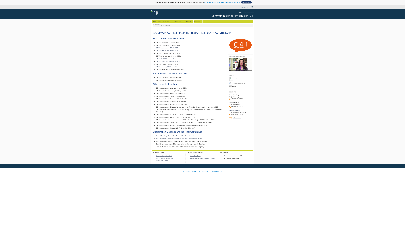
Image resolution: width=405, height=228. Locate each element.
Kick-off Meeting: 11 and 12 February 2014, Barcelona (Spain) (176, 136)
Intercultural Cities (195, 156)
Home (154, 21)
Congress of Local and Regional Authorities (202, 158)
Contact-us (237, 118)
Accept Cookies (246, 2)
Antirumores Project (162, 160)
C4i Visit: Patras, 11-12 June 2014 (167, 67)
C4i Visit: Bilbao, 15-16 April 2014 (167, 50)
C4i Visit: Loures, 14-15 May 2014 (167, 59)
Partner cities (177, 21)
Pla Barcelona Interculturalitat (164, 158)
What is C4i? (166, 21)
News (159, 21)
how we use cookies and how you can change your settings (222, 2)
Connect (244, 7)
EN (236, 7)
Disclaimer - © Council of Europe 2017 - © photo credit (202, 171)
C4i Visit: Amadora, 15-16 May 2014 (168, 61)
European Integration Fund (164, 156)
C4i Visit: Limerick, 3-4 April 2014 (167, 48)
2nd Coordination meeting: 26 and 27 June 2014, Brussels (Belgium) (179, 138)
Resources (187, 21)
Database (197, 21)
